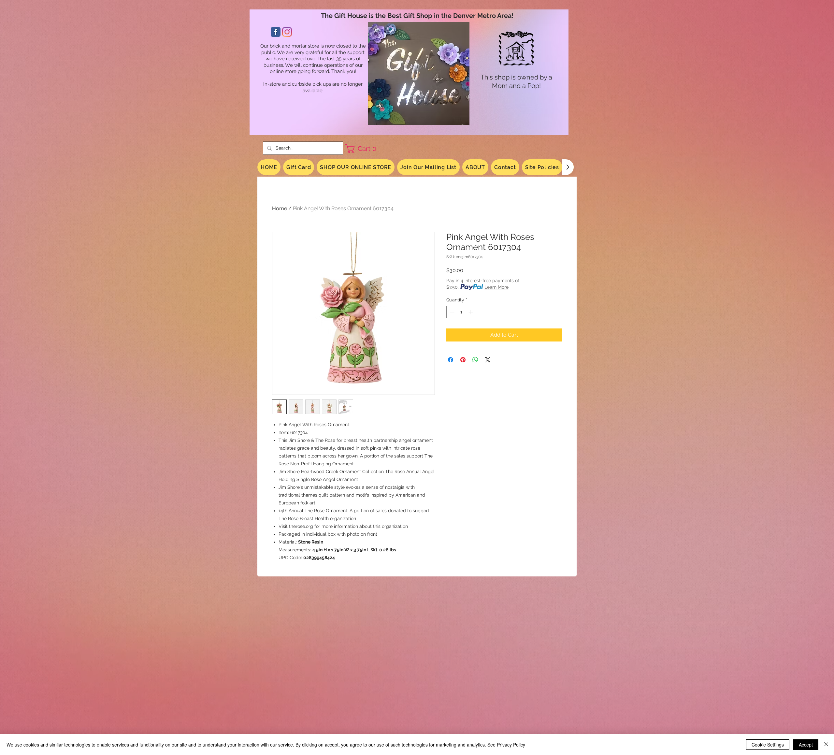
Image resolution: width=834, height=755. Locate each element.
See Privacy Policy (506, 744)
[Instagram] (287, 32)
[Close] (826, 744)
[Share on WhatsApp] (475, 360)
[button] (363, 148)
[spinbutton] (461, 312)
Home (279, 208)
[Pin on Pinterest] (463, 360)
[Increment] (471, 312)
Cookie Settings (768, 744)
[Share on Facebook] (450, 360)
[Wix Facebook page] (275, 32)
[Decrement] (451, 312)
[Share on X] (488, 360)
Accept (806, 744)
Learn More (496, 287)
